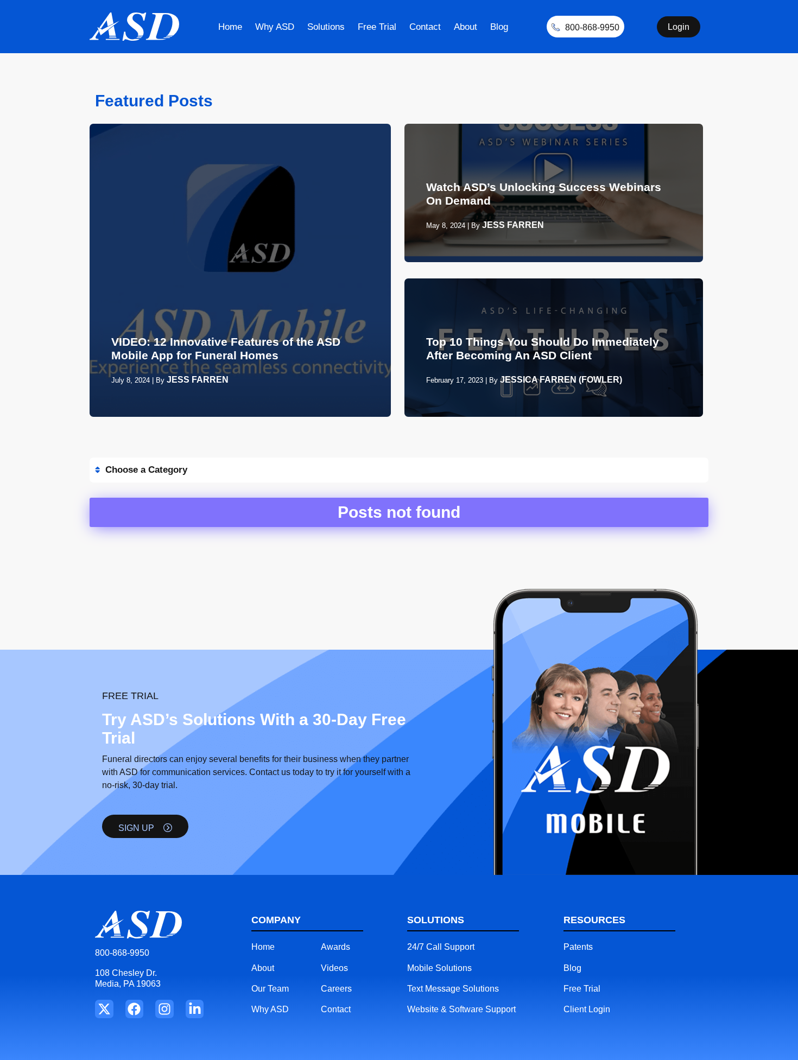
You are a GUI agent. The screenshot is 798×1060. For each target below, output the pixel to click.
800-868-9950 (122, 952)
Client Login (586, 1009)
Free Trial (377, 27)
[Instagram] (164, 1009)
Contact (425, 27)
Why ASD (274, 27)
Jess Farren (198, 379)
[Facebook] (134, 1009)
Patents (578, 946)
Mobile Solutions (439, 968)
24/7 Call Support (440, 946)
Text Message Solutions (453, 988)
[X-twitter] (104, 1009)
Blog (499, 27)
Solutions (326, 27)
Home (230, 27)
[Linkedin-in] (195, 1009)
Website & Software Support (461, 1009)
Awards (335, 946)
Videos (334, 968)
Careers (336, 988)
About (465, 27)
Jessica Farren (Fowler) (561, 379)
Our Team (270, 988)
